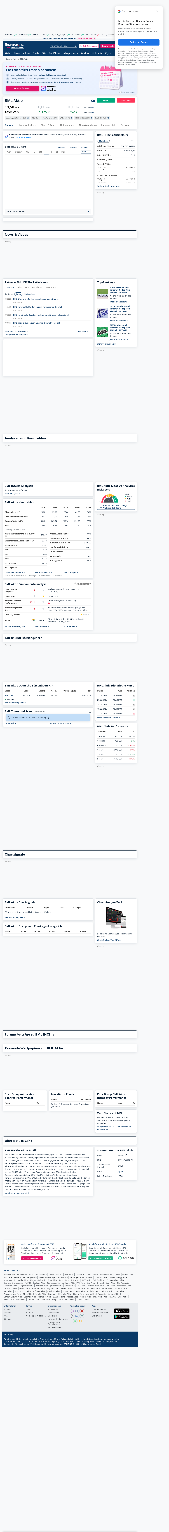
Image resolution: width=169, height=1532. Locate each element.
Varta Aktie (91, 1294)
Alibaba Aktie (110, 1297)
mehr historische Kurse (108, 717)
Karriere (7, 1313)
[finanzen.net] (14, 44)
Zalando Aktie (30, 1297)
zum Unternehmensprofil (16, 1193)
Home (8, 59)
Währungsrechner (100, 1313)
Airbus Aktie (107, 1291)
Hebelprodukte (70, 53)
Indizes (26, 53)
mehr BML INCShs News (16, 331)
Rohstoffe (97, 53)
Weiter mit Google (138, 42)
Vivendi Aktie (79, 1288)
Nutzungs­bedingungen (58, 1319)
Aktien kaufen (82, 1299)
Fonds (36, 53)
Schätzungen (70, 572)
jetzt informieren (24, 137)
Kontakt (7, 1309)
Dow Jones (69, 1274)
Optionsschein (123, 1127)
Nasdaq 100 (81, 1274)
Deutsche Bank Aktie (106, 1283)
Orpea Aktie (127, 1274)
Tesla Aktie (52, 1280)
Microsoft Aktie (10, 1285)
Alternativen (70, 626)
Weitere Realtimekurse (107, 186)
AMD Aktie (80, 1291)
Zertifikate (54, 53)
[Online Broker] (14, 47)
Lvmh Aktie (45, 1299)
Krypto (108, 53)
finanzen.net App (99, 1309)
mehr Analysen (12, 493)
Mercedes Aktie (124, 1285)
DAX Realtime (41, 1274)
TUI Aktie (28, 1283)
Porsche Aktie (40, 1294)
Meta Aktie (27, 1294)
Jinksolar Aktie (56, 1285)
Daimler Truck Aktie (95, 1285)
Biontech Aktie (42, 1285)
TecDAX (59, 1274)
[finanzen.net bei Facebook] (77, 1311)
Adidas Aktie (72, 1297)
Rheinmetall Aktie (38, 1280)
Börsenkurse (9, 1274)
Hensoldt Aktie (38, 1288)
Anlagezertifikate (105, 1127)
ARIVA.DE (68, 1344)
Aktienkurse (22, 1274)
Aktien (8, 53)
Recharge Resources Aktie (81, 1277)
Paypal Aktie (52, 1288)
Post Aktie (8, 1277)
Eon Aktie (102, 1294)
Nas (73, 34)
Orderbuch (10, 723)
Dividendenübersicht (14, 572)
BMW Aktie (119, 1291)
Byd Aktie (91, 1283)
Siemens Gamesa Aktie (110, 1274)
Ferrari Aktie (24, 1288)
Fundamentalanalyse (14, 626)
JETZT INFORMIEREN (32, 1258)
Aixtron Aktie (33, 1299)
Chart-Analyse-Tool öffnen (109, 940)
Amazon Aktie (10, 1280)
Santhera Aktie (100, 1277)
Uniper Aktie (57, 1299)
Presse (7, 1316)
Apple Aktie (70, 1285)
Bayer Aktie (64, 1280)
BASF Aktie (86, 1280)
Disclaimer (52, 1316)
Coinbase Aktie (53, 1291)
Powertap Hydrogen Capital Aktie (53, 1277)
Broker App (97, 1316)
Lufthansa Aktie (68, 1283)
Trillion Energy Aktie (118, 1277)
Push (9, 152)
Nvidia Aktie (23, 1280)
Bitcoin (88, 34)
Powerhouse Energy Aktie (25, 1277)
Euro (103, 34)
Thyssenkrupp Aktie (12, 1294)
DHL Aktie (75, 1280)
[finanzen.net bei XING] (82, 1316)
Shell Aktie (69, 1299)
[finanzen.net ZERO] (48, 88)
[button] (89, 46)
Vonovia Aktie (113, 1294)
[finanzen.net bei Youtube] (82, 1311)
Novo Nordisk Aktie (23, 1291)
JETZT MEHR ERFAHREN (100, 1258)
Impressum (53, 1309)
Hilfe (28, 1309)
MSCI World (37, 34)
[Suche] (75, 46)
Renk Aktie (110, 1285)
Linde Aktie (122, 1297)
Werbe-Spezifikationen (36, 1316)
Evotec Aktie (9, 1299)
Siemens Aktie (53, 1283)
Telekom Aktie (66, 1288)
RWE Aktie (8, 1291)
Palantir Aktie (68, 1291)
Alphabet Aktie (93, 1291)
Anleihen (85, 53)
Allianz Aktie (39, 1283)
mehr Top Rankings (106, 344)
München (9, 695)
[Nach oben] (131, 1529)
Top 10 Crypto (57, 34)
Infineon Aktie (39, 1291)
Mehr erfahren (21, 88)
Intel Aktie (97, 1297)
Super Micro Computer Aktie (114, 1288)
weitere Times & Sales (60, 723)
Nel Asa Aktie (123, 1283)
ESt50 (21, 34)
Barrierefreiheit (55, 1328)
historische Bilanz (43, 572)
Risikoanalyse (41, 626)
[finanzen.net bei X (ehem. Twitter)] (73, 1316)
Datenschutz (53, 1313)
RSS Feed (82, 331)
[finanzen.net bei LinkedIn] (77, 1316)
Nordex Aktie (85, 1297)
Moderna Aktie (93, 1288)
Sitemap (7, 1319)
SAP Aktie (81, 1285)
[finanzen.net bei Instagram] (73, 1311)
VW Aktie (81, 1283)
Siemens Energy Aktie (13, 1283)
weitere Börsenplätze (14, 702)
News (17, 53)
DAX (6, 34)
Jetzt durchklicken (118, 301)
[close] (157, 11)
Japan (120, 1171)
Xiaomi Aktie (78, 1294)
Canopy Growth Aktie (13, 1297)
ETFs (44, 53)
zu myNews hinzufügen (15, 334)
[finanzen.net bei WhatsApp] (75, 1321)
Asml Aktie (20, 1299)
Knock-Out (102, 1130)
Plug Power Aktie (26, 1285)
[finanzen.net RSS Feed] (80, 1321)
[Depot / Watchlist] (93, 100)
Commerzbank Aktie (115, 1280)
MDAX (51, 1274)
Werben (29, 1313)
